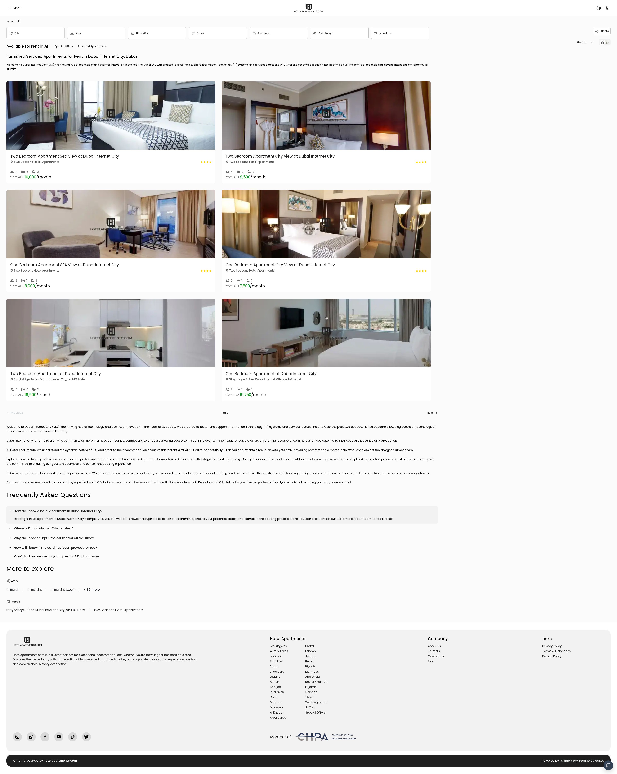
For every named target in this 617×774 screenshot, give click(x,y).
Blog (431, 661)
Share (605, 31)
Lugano (275, 677)
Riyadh (310, 666)
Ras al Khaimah (316, 682)
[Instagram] (17, 736)
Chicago (311, 692)
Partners (434, 651)
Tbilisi (309, 697)
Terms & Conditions (556, 651)
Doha (273, 697)
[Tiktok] (72, 736)
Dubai (274, 666)
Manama (276, 707)
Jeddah (310, 656)
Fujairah (311, 687)
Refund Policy (551, 656)
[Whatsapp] (31, 736)
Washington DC (316, 702)
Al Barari (12, 589)
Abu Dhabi (312, 677)
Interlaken (277, 692)
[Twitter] (86, 736)
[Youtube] (58, 736)
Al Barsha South (63, 589)
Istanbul (275, 656)
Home (9, 21)
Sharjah (275, 687)
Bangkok (276, 661)
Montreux (312, 672)
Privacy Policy (552, 646)
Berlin (309, 661)
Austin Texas (279, 651)
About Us (434, 646)
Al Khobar (277, 712)
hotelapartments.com (60, 761)
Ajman (274, 682)
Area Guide (278, 718)
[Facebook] (44, 736)
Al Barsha (34, 589)
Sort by (582, 42)
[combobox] (35, 33)
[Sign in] (607, 8)
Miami (309, 646)
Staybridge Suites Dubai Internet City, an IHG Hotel (46, 610)
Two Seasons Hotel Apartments (118, 610)
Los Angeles (278, 646)
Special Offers (315, 712)
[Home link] (308, 7)
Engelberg (277, 672)
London (310, 651)
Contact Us (436, 656)
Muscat (275, 702)
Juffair (310, 707)
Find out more (88, 556)
